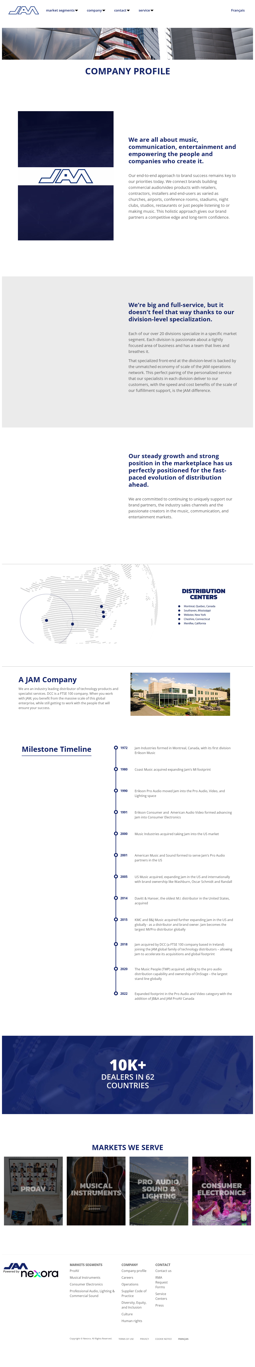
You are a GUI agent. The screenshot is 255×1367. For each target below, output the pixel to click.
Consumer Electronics (86, 1284)
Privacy (144, 1338)
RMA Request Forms (161, 1282)
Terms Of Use (126, 1338)
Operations (130, 1284)
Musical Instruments (85, 1277)
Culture (127, 1314)
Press (159, 1305)
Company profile (134, 1271)
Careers (127, 1277)
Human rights (132, 1321)
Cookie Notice (163, 1338)
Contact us (163, 1271)
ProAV (74, 1271)
